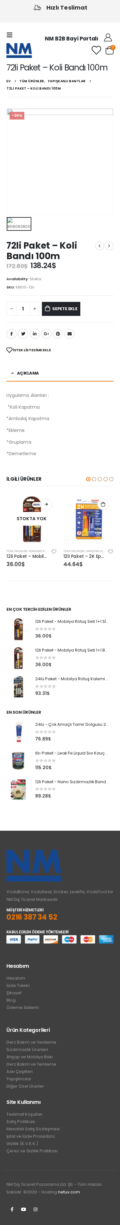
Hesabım (15, 978)
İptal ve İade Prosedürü (30, 1136)
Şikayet (13, 993)
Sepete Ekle (64, 309)
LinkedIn (35, 334)
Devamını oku (46, 504)
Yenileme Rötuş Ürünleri (47, 551)
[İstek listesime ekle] (54, 551)
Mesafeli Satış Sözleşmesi (33, 1129)
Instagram (35, 1209)
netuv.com (69, 1192)
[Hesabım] (108, 38)
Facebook (11, 334)
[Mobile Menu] (11, 35)
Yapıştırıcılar (18, 1079)
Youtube (23, 1209)
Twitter (23, 334)
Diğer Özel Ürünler (25, 1086)
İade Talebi (18, 985)
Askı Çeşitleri (19, 1071)
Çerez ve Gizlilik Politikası (32, 1151)
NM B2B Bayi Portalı (71, 38)
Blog (11, 1000)
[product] (88, 519)
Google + (46, 334)
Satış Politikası (20, 1122)
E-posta (69, 334)
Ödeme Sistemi (22, 1007)
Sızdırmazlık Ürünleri (27, 1049)
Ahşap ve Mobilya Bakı (29, 1057)
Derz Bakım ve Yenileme (31, 1042)
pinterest (58, 334)
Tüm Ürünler (16, 551)
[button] (88, 479)
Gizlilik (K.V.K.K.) (22, 1144)
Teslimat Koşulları (24, 1114)
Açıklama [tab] (28, 373)
